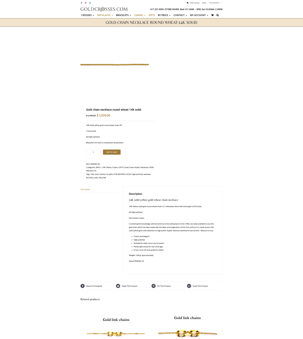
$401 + (99, 167)
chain (97, 174)
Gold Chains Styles (132, 167)
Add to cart (111, 152)
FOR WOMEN (119, 174)
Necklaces (144, 167)
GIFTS (121, 167)
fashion (103, 174)
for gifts (110, 174)
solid (96, 177)
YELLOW (102, 177)
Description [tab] (85, 189)
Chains (115, 167)
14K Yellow (106, 167)
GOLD (128, 174)
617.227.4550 (156, 9)
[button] (217, 15)
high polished (137, 174)
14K (92, 174)
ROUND (89, 177)
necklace (147, 174)
